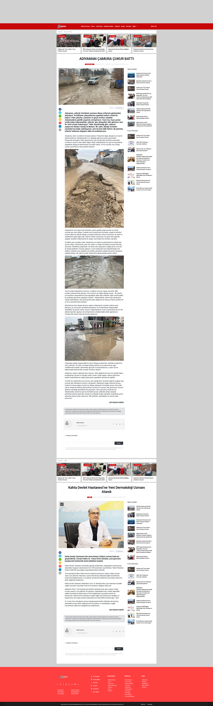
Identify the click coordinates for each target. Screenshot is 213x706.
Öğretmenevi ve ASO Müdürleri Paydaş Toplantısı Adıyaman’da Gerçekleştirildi (144, 124)
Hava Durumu (128, 680)
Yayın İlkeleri (60, 692)
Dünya (123, 26)
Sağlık (65, 460)
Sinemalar (127, 691)
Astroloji (144, 687)
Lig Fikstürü (128, 687)
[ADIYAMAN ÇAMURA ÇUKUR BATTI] (91, 86)
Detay (143, 704)
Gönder (119, 443)
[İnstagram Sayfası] (64, 684)
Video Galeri (96, 679)
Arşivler (95, 685)
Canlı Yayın (99, 26)
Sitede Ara (144, 680)
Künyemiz (96, 688)
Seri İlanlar (127, 692)
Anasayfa (60, 31)
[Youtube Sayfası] (67, 684)
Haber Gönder (74, 693)
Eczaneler (127, 685)
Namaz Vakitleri (129, 683)
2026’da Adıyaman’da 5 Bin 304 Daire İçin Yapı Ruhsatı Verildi (143, 110)
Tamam (150, 704)
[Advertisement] (50, 11)
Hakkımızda (60, 690)
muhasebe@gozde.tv (81, 425)
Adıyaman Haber (108, 26)
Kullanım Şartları (75, 690)
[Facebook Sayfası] (58, 684)
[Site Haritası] (75, 684)
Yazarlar (95, 682)
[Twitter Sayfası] (61, 684)
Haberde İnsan (85, 26)
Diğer (134, 26)
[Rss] (73, 684)
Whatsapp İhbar (75, 692)
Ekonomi (128, 26)
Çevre (93, 26)
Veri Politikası (60, 693)
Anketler (144, 681)
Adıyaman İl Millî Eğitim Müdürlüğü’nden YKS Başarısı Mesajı (144, 175)
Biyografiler (145, 683)
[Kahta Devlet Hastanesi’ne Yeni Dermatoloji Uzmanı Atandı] (91, 524)
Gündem (117, 26)
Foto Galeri (96, 676)
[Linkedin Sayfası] (70, 684)
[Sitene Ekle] (79, 684)
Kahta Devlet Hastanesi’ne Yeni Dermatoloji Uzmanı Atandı (143, 182)
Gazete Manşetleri (129, 696)
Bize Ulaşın (96, 692)
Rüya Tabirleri (145, 685)
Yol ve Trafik (128, 681)
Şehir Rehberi (128, 694)
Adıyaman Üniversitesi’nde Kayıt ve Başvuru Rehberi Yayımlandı (143, 75)
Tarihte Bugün (128, 689)
